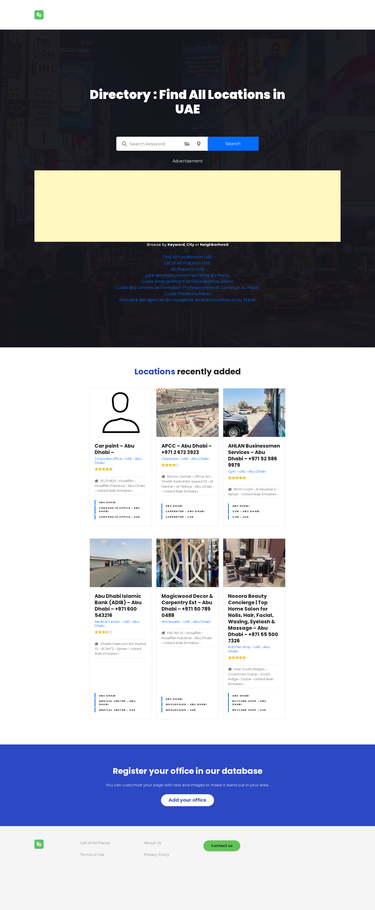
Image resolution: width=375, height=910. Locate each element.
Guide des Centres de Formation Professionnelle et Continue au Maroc (187, 287)
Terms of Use (92, 854)
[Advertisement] (187, 206)
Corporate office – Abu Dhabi (119, 510)
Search (233, 143)
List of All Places (95, 843)
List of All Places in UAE (187, 263)
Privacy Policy (156, 854)
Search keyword (124, 144)
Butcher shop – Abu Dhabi (249, 703)
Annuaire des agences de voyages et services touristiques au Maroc (187, 299)
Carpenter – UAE (180, 516)
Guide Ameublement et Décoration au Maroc (187, 281)
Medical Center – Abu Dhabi (117, 703)
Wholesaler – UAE (181, 710)
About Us (152, 843)
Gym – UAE (240, 516)
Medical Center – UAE (117, 710)
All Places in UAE (187, 269)
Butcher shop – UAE (249, 710)
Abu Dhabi (107, 502)
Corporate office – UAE (119, 516)
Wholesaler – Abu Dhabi (186, 704)
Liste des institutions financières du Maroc (187, 275)
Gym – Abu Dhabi (246, 511)
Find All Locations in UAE (187, 257)
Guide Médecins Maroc (187, 293)
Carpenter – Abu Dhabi (185, 511)
